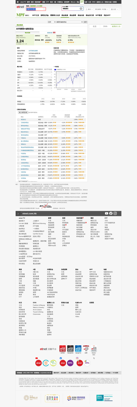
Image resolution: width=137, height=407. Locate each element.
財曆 (86, 353)
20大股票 (65, 229)
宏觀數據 (22, 276)
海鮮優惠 (22, 334)
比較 (106, 232)
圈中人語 (78, 309)
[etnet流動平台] (48, 349)
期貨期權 (37, 2)
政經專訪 (22, 228)
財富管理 (22, 312)
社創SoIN (78, 302)
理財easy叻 (52, 245)
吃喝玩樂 (36, 243)
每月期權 (79, 227)
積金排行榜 (90, 15)
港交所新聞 (52, 239)
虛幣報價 (64, 276)
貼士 (49, 236)
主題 (106, 225)
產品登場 (78, 281)
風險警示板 (36, 290)
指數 (64, 225)
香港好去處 (108, 2)
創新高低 (22, 288)
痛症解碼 (50, 314)
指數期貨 (79, 220)
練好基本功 (36, 254)
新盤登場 (107, 274)
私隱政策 (85, 373)
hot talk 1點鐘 (23, 223)
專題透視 (51, 223)
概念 (20, 283)
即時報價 (65, 223)
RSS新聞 (115, 373)
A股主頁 (35, 272)
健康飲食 (50, 312)
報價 (106, 227)
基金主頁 (78, 272)
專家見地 (78, 283)
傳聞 (49, 234)
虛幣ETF (64, 279)
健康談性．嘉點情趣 (39, 241)
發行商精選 (94, 234)
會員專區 (22, 325)
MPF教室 (99, 15)
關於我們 (56, 373)
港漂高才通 (22, 323)
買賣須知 (107, 288)
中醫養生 (50, 307)
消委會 (49, 332)
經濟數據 (50, 288)
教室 (92, 239)
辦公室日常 (22, 314)
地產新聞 (107, 285)
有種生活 (36, 261)
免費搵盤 (107, 294)
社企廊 (77, 314)
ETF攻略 (36, 226)
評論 (49, 229)
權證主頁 (94, 220)
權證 (43, 2)
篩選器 (107, 229)
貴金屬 (49, 285)
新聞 (28, 2)
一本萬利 (36, 228)
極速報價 (33, 6)
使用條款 (93, 373)
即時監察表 (80, 236)
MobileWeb (94, 354)
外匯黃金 (60, 2)
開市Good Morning (39, 223)
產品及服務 (36, 263)
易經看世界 (36, 249)
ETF (47, 2)
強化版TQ (78, 353)
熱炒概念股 (66, 236)
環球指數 (22, 274)
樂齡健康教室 (23, 243)
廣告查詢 (71, 373)
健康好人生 (100, 2)
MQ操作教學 (37, 258)
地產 (86, 2)
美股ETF (108, 236)
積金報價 (65, 15)
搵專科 (49, 334)
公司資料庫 (66, 243)
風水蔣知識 (22, 234)
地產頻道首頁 (108, 272)
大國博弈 (22, 231)
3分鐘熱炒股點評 (38, 231)
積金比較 (81, 15)
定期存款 (50, 276)
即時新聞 (51, 227)
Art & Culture (37, 309)
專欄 (20, 328)
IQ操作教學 (22, 261)
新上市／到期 (95, 236)
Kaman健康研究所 (25, 236)
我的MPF (107, 15)
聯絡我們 (78, 373)
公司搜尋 (36, 297)
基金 (78, 2)
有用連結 (108, 373)
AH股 (64, 239)
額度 (34, 274)
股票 (32, 2)
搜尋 (49, 241)
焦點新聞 (51, 225)
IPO (63, 241)
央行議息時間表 (52, 292)
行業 (63, 227)
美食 (20, 319)
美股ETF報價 (109, 239)
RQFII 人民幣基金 (81, 288)
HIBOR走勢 (51, 294)
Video (77, 316)
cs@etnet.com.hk (45, 373)
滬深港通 (36, 276)
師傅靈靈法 (22, 251)
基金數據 (78, 285)
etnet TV (23, 2)
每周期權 (79, 229)
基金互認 (78, 290)
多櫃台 (64, 245)
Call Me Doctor (38, 234)
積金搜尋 (73, 15)
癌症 (48, 309)
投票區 (115, 2)
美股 (51, 2)
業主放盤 (107, 292)
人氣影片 (36, 221)
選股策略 (22, 290)
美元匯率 (50, 283)
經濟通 (63, 353)
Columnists (36, 314)
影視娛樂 (22, 316)
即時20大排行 (95, 232)
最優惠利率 (51, 297)
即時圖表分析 (80, 234)
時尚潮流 (22, 263)
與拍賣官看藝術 (24, 249)
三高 (48, 316)
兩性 (48, 328)
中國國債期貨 (81, 223)
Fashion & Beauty (39, 305)
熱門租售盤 (107, 276)
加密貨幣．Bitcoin (70, 2)
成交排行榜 (107, 279)
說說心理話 (36, 236)
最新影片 (22, 221)
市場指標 (50, 290)
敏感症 (49, 323)
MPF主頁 (35, 15)
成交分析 (94, 229)
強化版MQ (70, 353)
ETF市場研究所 (110, 223)
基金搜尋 (78, 279)
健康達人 (36, 246)
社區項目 (78, 312)
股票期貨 (79, 225)
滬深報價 (36, 279)
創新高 (64, 232)
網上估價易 (107, 290)
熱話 (20, 307)
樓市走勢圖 (107, 283)
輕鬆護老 (65, 8)
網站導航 (100, 373)
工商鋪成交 (107, 281)
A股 (55, 2)
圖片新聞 (51, 232)
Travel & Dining (38, 312)
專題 (76, 305)
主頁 (49, 220)
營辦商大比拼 (55, 15)
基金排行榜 (79, 276)
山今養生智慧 (37, 251)
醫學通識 (50, 305)
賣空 (63, 234)
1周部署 (21, 226)
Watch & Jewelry (38, 307)
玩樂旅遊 (22, 321)
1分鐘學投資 (23, 254)
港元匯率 (50, 281)
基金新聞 (78, 274)
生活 (89, 2)
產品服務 (63, 373)
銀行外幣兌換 (51, 279)
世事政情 (22, 309)
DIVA (93, 2)
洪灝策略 (22, 246)
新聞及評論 (45, 15)
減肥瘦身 (50, 325)
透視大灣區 (52, 243)
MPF (81, 2)
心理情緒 (50, 321)
